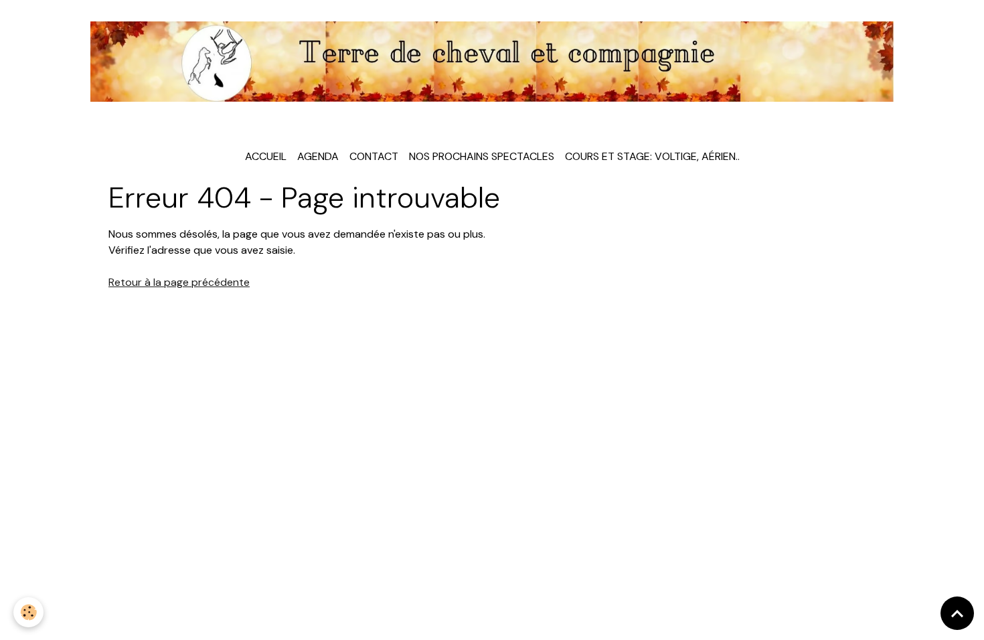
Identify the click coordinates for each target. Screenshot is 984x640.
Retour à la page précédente (179, 282)
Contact (373, 156)
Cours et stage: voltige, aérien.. (652, 156)
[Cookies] (28, 612)
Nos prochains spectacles (481, 156)
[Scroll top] (957, 613)
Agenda (318, 156)
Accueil (265, 156)
